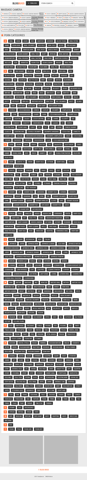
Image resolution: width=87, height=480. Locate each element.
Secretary (49, 386)
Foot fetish (25, 179)
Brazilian (31, 106)
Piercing (40, 334)
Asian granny (23, 54)
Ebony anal (61, 162)
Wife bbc (28, 416)
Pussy (30, 330)
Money (56, 287)
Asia (15, 63)
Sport (24, 373)
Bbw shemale (57, 97)
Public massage (51, 17)
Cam (51, 127)
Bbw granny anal (55, 106)
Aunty (44, 54)
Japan (22, 244)
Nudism (40, 313)
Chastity (26, 123)
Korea (32, 261)
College (20, 136)
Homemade (58, 213)
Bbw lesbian (9, 84)
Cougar (7, 140)
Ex (47, 21)
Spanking (37, 356)
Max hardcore (26, 304)
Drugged (17, 149)
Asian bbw (33, 67)
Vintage (20, 412)
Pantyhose (20, 326)
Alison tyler (21, 67)
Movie (78, 291)
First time (8, 179)
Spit (69, 369)
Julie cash (8, 257)
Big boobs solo (76, 88)
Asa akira (43, 67)
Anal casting (36, 58)
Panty (25, 334)
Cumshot (16, 123)
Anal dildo (41, 50)
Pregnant (30, 326)
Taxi (28, 399)
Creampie (55, 110)
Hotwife (57, 222)
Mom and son (9, 287)
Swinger (69, 360)
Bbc (54, 71)
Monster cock (75, 304)
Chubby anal (22, 127)
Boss (41, 93)
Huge (31, 231)
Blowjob (22, 80)
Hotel (67, 218)
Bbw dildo (50, 93)
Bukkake (38, 75)
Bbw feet (66, 93)
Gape (61, 201)
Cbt (73, 119)
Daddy (33, 144)
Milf (36, 282)
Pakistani (8, 334)
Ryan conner (70, 347)
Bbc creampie (61, 101)
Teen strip (21, 25)
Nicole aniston (38, 308)
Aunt (6, 50)
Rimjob (66, 343)
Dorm (11, 144)
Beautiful (57, 84)
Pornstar (28, 339)
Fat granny (9, 183)
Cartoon (8, 119)
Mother (66, 282)
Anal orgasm (23, 58)
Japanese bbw (73, 248)
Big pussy (15, 101)
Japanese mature (74, 244)
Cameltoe (76, 132)
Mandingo (47, 291)
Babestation (44, 97)
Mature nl (26, 295)
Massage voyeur (68, 21)
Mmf (39, 291)
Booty (71, 101)
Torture (36, 399)
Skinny (7, 360)
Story (7, 373)
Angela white (53, 50)
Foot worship (77, 175)
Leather (66, 270)
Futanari (47, 183)
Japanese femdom (57, 257)
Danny (7, 153)
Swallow (49, 364)
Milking (15, 304)
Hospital (50, 231)
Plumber (38, 339)
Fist (17, 175)
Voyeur (11, 412)
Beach (19, 75)
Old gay (7, 321)
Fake (29, 183)
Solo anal (32, 382)
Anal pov (54, 67)
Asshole (74, 58)
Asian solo (16, 50)
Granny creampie (59, 196)
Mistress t (39, 304)
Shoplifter (74, 373)
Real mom (8, 351)
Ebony (11, 162)
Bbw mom (21, 106)
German (63, 192)
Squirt (56, 356)
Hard (6, 218)
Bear (27, 93)
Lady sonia (44, 274)
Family (43, 170)
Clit (45, 127)
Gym (35, 196)
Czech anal (78, 136)
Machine (20, 300)
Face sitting (20, 183)
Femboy (33, 175)
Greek (67, 205)
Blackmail (68, 80)
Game (7, 201)
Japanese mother (40, 257)
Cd (62, 123)
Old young (78, 317)
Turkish (77, 395)
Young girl (28, 429)
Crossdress (38, 140)
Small (77, 360)
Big (15, 80)
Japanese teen (76, 252)
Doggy (59, 149)
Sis (26, 369)
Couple (69, 123)
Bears (19, 88)
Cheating (17, 119)
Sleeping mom (62, 377)
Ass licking (76, 54)
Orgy (55, 317)
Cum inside (17, 140)
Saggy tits (60, 369)
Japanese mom (33, 244)
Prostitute (71, 334)
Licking (53, 274)
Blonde (79, 101)
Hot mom (48, 222)
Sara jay (18, 364)
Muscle (54, 295)
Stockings (29, 364)
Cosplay (45, 110)
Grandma (27, 196)
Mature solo (76, 282)
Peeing (17, 334)
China (44, 114)
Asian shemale (66, 67)
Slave (21, 360)
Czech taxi (66, 132)
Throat (29, 403)
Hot (24, 218)
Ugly (19, 408)
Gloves (53, 201)
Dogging (8, 149)
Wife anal (8, 420)
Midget (21, 291)
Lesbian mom (29, 278)
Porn (6, 339)
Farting (48, 175)
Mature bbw (62, 304)
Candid (7, 123)
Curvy (32, 127)
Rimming (43, 343)
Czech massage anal (57, 114)
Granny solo (52, 192)
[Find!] (72, 3)
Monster (45, 295)
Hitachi (11, 213)
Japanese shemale (57, 248)
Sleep (29, 356)
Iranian (20, 239)
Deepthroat (69, 144)
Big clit (37, 88)
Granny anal (29, 192)
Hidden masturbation (54, 218)
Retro (7, 347)
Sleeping (47, 356)
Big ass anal (9, 88)
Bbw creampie (32, 97)
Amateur (40, 41)
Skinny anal (50, 373)
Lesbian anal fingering (13, 278)
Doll (75, 149)
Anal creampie (29, 45)
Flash (43, 179)
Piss (10, 326)
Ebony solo (40, 162)
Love (32, 270)
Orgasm (12, 317)
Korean (12, 261)
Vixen (36, 412)
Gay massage (37, 209)
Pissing (48, 326)
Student (40, 373)
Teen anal (34, 395)
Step (31, 373)
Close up (8, 132)
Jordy (7, 252)
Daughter (58, 144)
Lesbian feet (58, 265)
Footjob (66, 170)
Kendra (64, 261)
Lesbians (47, 265)
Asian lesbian (48, 63)
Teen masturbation (9, 25)
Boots (50, 80)
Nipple (66, 308)
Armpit (76, 50)
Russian (12, 343)
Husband (67, 222)
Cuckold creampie (34, 132)
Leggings (75, 270)
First (71, 179)
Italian (47, 239)
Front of (67, 17)
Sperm (27, 377)
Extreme (50, 162)
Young (11, 429)
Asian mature (10, 58)
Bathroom (19, 97)
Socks (77, 364)
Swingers (39, 364)
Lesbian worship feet (74, 265)
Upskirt (12, 408)
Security (59, 364)
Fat (73, 170)
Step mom (8, 364)
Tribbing (49, 403)
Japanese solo (42, 248)
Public (39, 326)
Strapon (72, 356)
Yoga (19, 429)
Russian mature (55, 343)
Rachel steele (24, 343)
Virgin (29, 412)
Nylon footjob (10, 313)
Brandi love (69, 84)
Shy (41, 377)
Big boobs (29, 84)
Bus (70, 71)
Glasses (8, 205)
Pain (46, 330)
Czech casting (38, 119)
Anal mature (63, 54)
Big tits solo (33, 80)
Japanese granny (32, 252)
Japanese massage (12, 248)
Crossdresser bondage (34, 136)
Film (16, 179)
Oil (61, 317)
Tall (72, 399)
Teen (11, 395)
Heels (44, 226)
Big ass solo (9, 75)
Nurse (27, 308)
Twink (52, 399)
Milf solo (21, 287)
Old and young (19, 321)
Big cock (20, 84)
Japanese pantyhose (23, 257)
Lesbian (12, 265)
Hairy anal (16, 218)
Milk (29, 287)
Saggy (60, 360)
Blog (18, 3)
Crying (59, 127)
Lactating (33, 274)
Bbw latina (9, 97)
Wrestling (73, 416)
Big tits (55, 75)
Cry (39, 127)
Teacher (52, 395)
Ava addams (71, 45)
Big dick (67, 97)
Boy (72, 75)
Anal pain (68, 63)
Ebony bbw (19, 166)
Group (18, 196)
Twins (7, 403)
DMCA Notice (49, 476)
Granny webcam (20, 205)
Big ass (30, 71)
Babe (13, 106)
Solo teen (18, 377)
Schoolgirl (50, 377)
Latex (29, 265)
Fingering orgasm (59, 25)
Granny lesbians (11, 209)
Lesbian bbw (9, 270)
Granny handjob (42, 201)
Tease (14, 403)
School (35, 360)
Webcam (19, 416)
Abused (58, 63)
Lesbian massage (20, 274)
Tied (78, 399)
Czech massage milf (60, 140)
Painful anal (74, 330)
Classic (55, 123)
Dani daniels (49, 149)
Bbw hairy (42, 106)
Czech (7, 114)
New (48, 308)
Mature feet (9, 300)
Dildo (26, 144)
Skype (42, 382)
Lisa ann (38, 265)
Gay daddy (45, 205)
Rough (34, 343)
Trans (24, 395)
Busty (7, 101)
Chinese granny (70, 127)
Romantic (76, 343)
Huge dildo (77, 222)
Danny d (42, 153)
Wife (10, 416)
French (25, 175)
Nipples (75, 308)
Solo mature (67, 386)
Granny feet (33, 205)
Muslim (36, 295)
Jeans (65, 252)
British (58, 80)
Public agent (9, 330)
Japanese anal (27, 248)
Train (65, 399)
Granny (12, 192)
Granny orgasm (72, 201)
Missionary (56, 300)
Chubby (36, 114)
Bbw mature (18, 93)
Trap (22, 403)
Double (67, 149)
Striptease (62, 373)
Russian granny (34, 351)
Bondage (64, 75)
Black (47, 75)
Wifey (47, 416)
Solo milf (8, 377)
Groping (29, 201)
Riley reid (36, 347)
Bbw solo (46, 71)
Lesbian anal (64, 274)
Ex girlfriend (80, 21)
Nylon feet (57, 308)
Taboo (69, 395)
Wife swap (38, 416)
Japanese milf (47, 252)
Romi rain (46, 351)
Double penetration (63, 153)
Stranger (8, 386)
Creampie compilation (54, 136)
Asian (25, 41)
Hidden (37, 213)
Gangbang (40, 192)
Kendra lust (22, 261)
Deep (26, 153)
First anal (52, 179)
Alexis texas (61, 41)
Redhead (46, 347)
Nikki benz (21, 313)
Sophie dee (74, 377)
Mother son (50, 304)
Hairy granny (23, 222)
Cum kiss (28, 140)
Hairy (20, 213)
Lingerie (7, 274)
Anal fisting (73, 41)
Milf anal (69, 291)
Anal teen (35, 54)
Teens (44, 399)
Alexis (61, 45)
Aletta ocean (10, 54)
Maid (49, 287)
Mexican (45, 300)
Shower (51, 360)
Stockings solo (17, 390)
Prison (61, 334)
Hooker (73, 226)
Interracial (30, 239)
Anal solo (51, 45)
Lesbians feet (77, 274)
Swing (49, 382)
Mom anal (65, 287)
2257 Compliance (39, 476)
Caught (27, 119)
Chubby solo (72, 114)
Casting (77, 110)
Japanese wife (17, 252)
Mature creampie (32, 300)
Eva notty (8, 166)
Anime (7, 45)
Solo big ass (21, 382)
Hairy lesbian (33, 226)
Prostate (54, 330)
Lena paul (40, 270)
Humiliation (9, 226)
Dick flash (27, 149)
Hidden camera (16, 14)
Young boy (38, 429)
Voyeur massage (55, 21)
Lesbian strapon (54, 270)
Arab (18, 41)
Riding (14, 347)
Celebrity (65, 119)
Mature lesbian (10, 291)
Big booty (56, 88)
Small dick (41, 390)
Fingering (72, 183)
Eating (70, 162)
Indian (11, 239)
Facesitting (9, 175)
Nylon (19, 308)
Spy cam (51, 390)
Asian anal (16, 45)
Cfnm (14, 114)
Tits (58, 399)
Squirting (77, 369)
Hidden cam (47, 213)
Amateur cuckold (61, 58)
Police (63, 330)
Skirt (58, 386)
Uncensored (29, 408)
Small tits (29, 386)
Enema (30, 162)
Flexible (37, 183)
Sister (21, 356)
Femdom (29, 170)
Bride (34, 93)
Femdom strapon (60, 183)
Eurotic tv (20, 162)
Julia (58, 252)
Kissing (55, 261)
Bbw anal (62, 71)
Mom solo (66, 300)
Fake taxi (63, 179)
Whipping (55, 416)
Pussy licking (16, 339)
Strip (7, 369)
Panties (38, 330)
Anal (11, 41)
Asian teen (35, 63)
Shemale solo (17, 369)
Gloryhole (8, 196)
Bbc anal (28, 88)
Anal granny (66, 50)
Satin (7, 390)
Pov (55, 326)
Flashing (57, 175)
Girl (48, 196)
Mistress (31, 291)
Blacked (8, 80)
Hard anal (53, 226)
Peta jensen (51, 334)
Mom (10, 282)
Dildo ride (77, 153)
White (64, 416)
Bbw (10, 71)
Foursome (8, 188)
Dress (34, 153)
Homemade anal (62, 231)
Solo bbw (18, 386)
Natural (32, 313)
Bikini (74, 93)
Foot (58, 170)
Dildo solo (8, 157)
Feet (36, 170)
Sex (27, 360)
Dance (79, 144)
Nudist (11, 308)
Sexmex (39, 386)
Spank (43, 360)
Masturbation (39, 287)
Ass (32, 41)
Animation (24, 63)
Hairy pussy (20, 226)
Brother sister (37, 101)
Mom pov (8, 295)
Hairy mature (9, 222)
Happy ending (62, 14)
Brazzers (28, 75)
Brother (47, 88)
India (39, 239)
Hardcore (39, 231)
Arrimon (50, 41)
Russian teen (20, 351)
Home (41, 218)
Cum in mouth (37, 123)
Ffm (41, 175)
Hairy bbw (75, 231)
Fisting (20, 170)
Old (19, 317)
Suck (35, 377)
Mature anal (55, 282)
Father (35, 179)
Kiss (39, 261)
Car (48, 119)
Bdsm (38, 71)
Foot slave (19, 188)
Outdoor (68, 317)
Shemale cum (59, 382)
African (53, 54)
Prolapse (20, 330)
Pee (70, 326)
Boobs (65, 88)
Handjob (28, 213)
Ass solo (41, 45)
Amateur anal (28, 50)
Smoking (69, 364)
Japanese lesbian (48, 244)
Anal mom (48, 58)
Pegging (63, 326)
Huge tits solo (10, 231)
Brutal (48, 84)
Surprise (71, 382)
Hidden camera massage (31, 14)
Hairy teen (8, 235)
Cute (47, 123)
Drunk (19, 144)
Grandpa (72, 192)
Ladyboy (21, 265)
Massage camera (78, 17)
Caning (55, 119)
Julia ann (61, 244)
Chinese (36, 110)
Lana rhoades (22, 270)
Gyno (42, 196)
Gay (19, 192)
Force (51, 170)
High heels (64, 226)
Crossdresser (25, 114)
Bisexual (39, 84)
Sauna (33, 369)
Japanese (12, 244)
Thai (17, 395)
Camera (48, 25)
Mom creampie (66, 295)
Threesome (19, 399)
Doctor (42, 144)
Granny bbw (24, 209)
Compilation (66, 110)
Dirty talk (38, 149)
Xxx (10, 425)
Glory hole (73, 196)
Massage (6, 14)
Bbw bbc (7, 93)
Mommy (16, 295)
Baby (43, 80)
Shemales (30, 390)
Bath (6, 106)
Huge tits (32, 218)
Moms (76, 300)
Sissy (64, 356)
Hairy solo (77, 213)
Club (48, 140)
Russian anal (58, 347)
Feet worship (31, 188)
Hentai (67, 213)
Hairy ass (22, 231)
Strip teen (30, 25)
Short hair (61, 390)
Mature (18, 282)
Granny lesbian (17, 201)
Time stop (39, 403)
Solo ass (42, 369)
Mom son (44, 282)
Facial (66, 175)
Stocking (15, 373)
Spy (14, 360)
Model (7, 304)
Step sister (9, 382)
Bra (58, 93)
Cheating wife (19, 132)
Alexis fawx (9, 67)
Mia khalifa (58, 291)
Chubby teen (9, 136)
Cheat (68, 136)
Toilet (43, 395)
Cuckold (12, 110)
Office (47, 317)
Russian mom (25, 347)
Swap (51, 369)
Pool (32, 334)
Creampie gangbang (51, 132)
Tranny (61, 395)
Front (60, 17)
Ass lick (8, 63)
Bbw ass (26, 101)
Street (78, 386)
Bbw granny (20, 71)
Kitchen (47, 261)
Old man (27, 317)
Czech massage (24, 110)
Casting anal (9, 127)
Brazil (76, 97)
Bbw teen (49, 101)
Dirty (50, 153)
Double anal (17, 153)
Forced (11, 170)
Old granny (38, 317)
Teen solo (8, 399)
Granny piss (56, 205)
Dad (49, 144)
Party (77, 326)
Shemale (12, 356)
